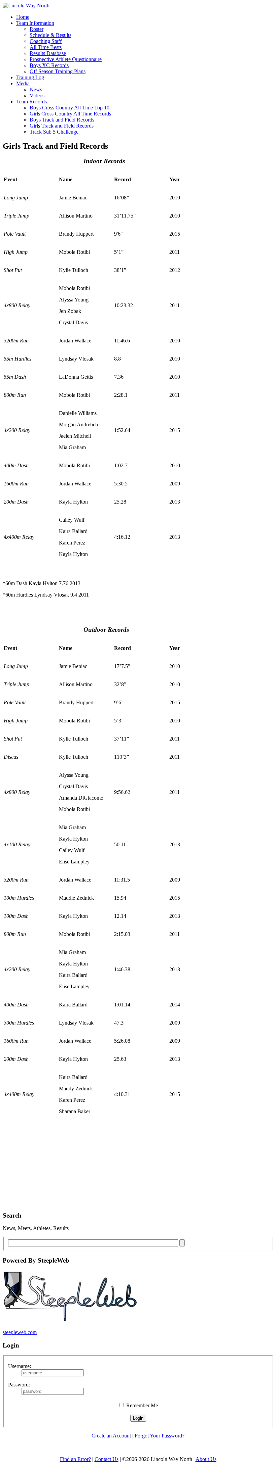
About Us (206, 1459)
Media (23, 83)
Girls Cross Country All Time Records (70, 113)
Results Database (48, 53)
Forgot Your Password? (159, 1435)
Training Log (30, 77)
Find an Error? (75, 1459)
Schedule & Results (50, 35)
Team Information (35, 23)
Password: (19, 1384)
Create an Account (111, 1435)
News (36, 89)
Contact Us (106, 1459)
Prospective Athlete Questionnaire (66, 59)
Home (22, 17)
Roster (36, 29)
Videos (37, 95)
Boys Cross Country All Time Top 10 (69, 107)
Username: (19, 1366)
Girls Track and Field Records (62, 126)
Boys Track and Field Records (62, 120)
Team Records (31, 101)
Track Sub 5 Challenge (54, 132)
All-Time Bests (46, 47)
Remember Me (141, 1405)
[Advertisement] (125, 1171)
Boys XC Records (49, 65)
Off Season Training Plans (57, 71)
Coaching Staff (46, 41)
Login (138, 1418)
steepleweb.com (20, 1332)
